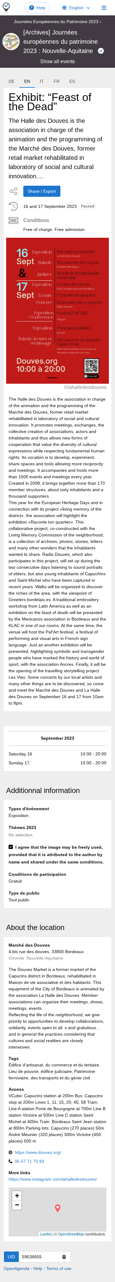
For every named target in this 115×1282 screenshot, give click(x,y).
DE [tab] (11, 81)
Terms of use (58, 1268)
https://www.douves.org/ (38, 1152)
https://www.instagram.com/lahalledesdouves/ (53, 1179)
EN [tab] (27, 81)
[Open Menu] (104, 8)
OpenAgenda (16, 1268)
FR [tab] (56, 81)
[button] (57, 1208)
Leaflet (46, 1233)
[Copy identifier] (64, 1256)
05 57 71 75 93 (29, 1161)
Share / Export (42, 191)
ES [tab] (72, 81)
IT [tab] (42, 81)
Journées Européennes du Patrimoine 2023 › (57, 21)
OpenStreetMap (71, 1233)
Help (40, 7)
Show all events (57, 61)
